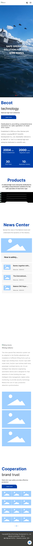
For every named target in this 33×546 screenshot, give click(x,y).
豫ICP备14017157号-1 (10, 538)
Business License (21, 538)
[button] (16, 95)
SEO (28, 538)
